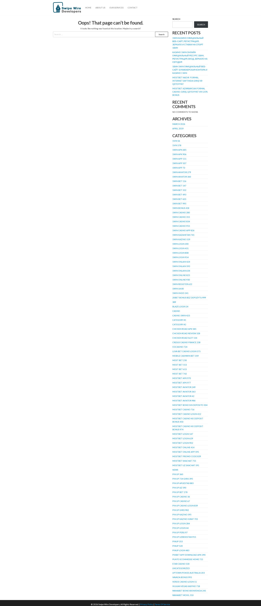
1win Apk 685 (179, 150)
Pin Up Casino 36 (181, 496)
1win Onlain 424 (181, 262)
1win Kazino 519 (181, 239)
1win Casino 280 (181, 212)
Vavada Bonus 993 (182, 577)
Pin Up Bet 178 (179, 492)
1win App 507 (179, 163)
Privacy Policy (146, 604)
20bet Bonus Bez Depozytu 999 (189, 297)
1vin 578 (176, 145)
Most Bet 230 (179, 360)
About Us (100, 7)
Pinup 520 (177, 546)
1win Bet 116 (179, 181)
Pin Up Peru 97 (180, 532)
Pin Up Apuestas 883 (183, 483)
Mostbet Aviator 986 (183, 400)
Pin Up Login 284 (181, 523)
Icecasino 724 (179, 347)
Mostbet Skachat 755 (184, 461)
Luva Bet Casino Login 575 (186, 351)
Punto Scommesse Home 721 (187, 559)
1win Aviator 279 (181, 172)
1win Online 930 (181, 279)
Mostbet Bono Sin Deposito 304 (189, 405)
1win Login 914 (180, 257)
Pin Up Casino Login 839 (185, 505)
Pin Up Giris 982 (180, 510)
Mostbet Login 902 (182, 443)
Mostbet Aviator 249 (183, 387)
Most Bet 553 (179, 365)
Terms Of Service (162, 604)
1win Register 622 (182, 284)
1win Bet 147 (179, 185)
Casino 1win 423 (181, 315)
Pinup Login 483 (180, 550)
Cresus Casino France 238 (186, 342)
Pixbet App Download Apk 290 (189, 555)
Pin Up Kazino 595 (181, 514)
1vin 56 (176, 141)
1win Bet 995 (179, 203)
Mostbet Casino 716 (183, 409)
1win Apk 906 (179, 154)
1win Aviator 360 (181, 176)
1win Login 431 (180, 248)
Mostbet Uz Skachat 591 (185, 465)
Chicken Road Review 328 (186, 333)
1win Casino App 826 (183, 230)
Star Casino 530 (180, 564)
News (175, 470)
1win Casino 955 (181, 226)
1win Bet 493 (179, 194)
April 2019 (178, 128)
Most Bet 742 (179, 373)
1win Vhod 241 (180, 293)
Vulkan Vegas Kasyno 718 (186, 586)
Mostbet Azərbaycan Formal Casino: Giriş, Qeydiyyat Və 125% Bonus (190, 91)
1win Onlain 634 (181, 270)
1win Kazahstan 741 (183, 235)
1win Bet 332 (179, 190)
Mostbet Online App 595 (185, 452)
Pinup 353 (177, 541)
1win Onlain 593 (181, 266)
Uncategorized (181, 568)
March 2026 (178, 124)
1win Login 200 (180, 244)
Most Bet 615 (179, 369)
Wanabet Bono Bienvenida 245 (189, 590)
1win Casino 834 (181, 221)
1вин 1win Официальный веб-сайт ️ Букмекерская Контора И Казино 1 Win (189, 69)
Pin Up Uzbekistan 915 (184, 537)
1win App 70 (178, 167)
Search (176, 19)
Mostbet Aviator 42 (183, 396)
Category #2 (179, 324)
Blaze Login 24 (180, 306)
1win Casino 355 (181, 217)
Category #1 (179, 320)
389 (174, 302)
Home (88, 7)
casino (176, 311)
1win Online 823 (181, 275)
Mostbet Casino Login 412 (186, 414)
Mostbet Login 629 (182, 438)
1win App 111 (179, 159)
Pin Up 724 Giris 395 (182, 478)
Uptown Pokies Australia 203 (188, 573)
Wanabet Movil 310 (183, 595)
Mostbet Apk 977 (181, 382)
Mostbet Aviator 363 (183, 391)
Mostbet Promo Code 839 (186, 456)
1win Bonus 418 (180, 208)
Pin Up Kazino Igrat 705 (185, 519)
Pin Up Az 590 (179, 487)
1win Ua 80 (178, 288)
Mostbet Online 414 (183, 447)
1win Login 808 (180, 253)
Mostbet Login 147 (182, 434)
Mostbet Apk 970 (181, 378)
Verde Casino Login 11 (184, 581)
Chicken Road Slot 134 (184, 338)
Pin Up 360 (177, 474)
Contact (132, 7)
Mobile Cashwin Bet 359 (185, 356)
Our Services (116, 7)
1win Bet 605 (179, 199)
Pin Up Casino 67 (181, 501)
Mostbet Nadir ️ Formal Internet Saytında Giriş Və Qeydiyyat (187, 80)
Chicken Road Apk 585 (184, 329)
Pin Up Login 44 (180, 528)
